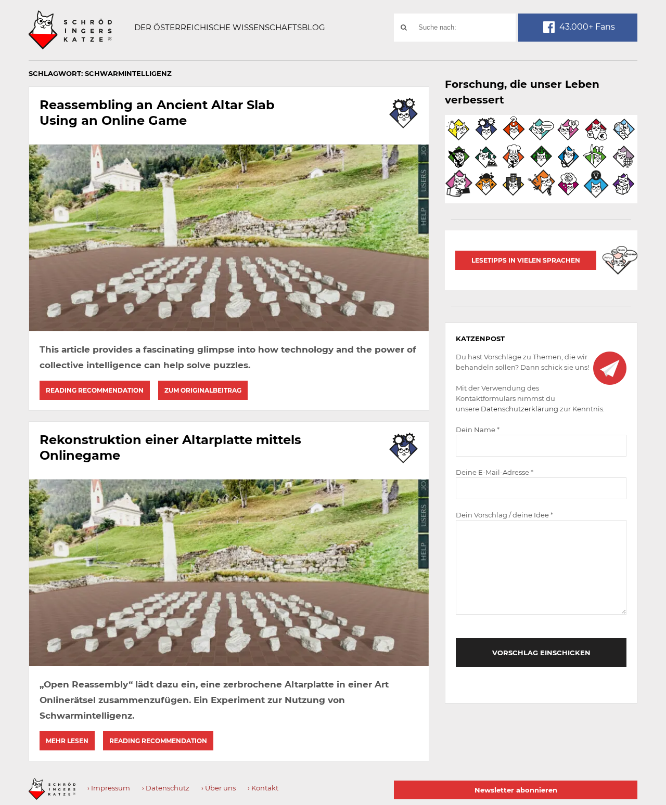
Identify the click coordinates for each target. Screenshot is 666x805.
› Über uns (218, 788)
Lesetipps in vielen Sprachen (525, 260)
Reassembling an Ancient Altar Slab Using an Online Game (157, 112)
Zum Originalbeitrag (202, 390)
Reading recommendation (95, 390)
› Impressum (108, 788)
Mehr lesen (67, 741)
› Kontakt (263, 788)
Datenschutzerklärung (519, 409)
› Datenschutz (165, 788)
